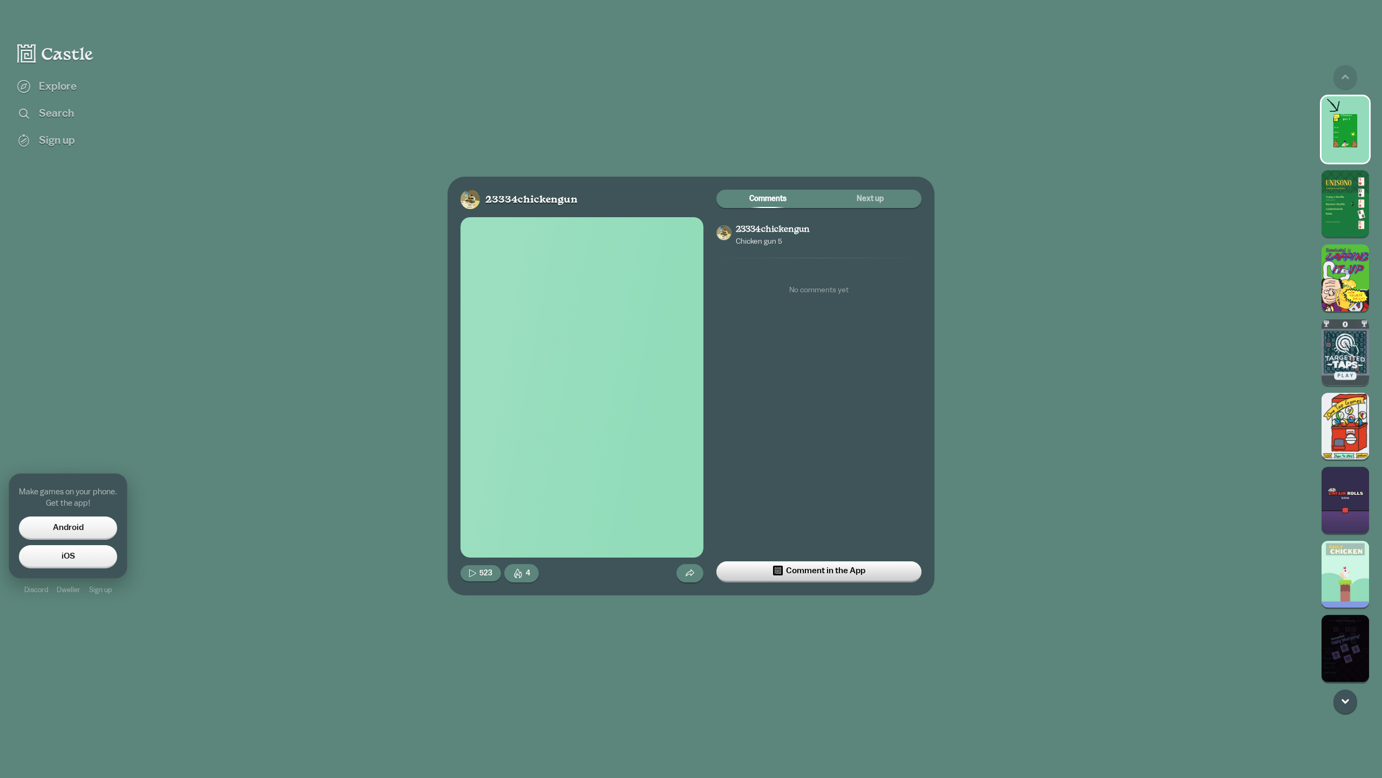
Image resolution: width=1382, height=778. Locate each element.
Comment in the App (825, 570)
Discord (36, 589)
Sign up (100, 589)
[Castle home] (55, 53)
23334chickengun (531, 200)
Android (68, 527)
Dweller (68, 589)
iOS (68, 556)
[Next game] (1345, 701)
